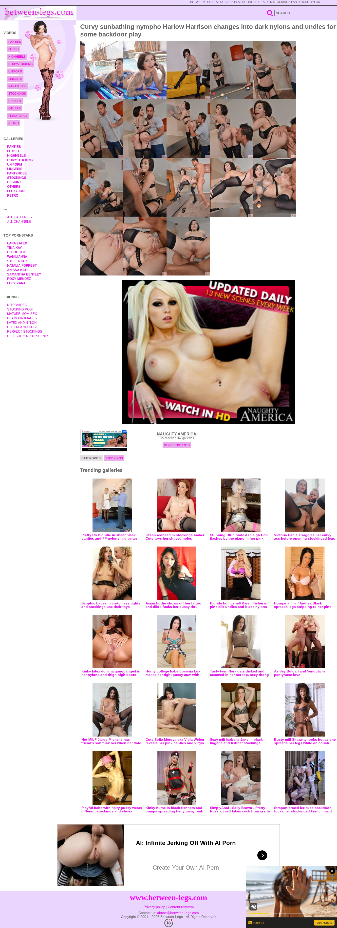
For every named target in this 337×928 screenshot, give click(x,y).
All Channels (19, 221)
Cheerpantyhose (22, 327)
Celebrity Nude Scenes (28, 336)
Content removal (181, 907)
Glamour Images (22, 318)
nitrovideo (17, 305)
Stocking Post (20, 309)
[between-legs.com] (40, 13)
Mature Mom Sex (22, 314)
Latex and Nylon (22, 323)
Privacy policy (154, 907)
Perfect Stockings (24, 331)
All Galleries (19, 217)
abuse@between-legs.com (178, 913)
